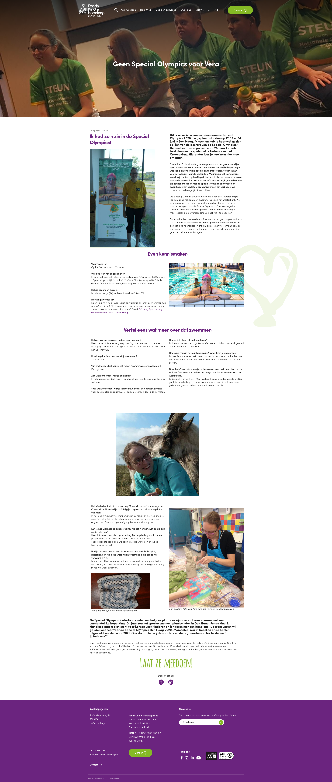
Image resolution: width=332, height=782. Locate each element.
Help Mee (145, 10)
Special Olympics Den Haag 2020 (148, 630)
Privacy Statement (96, 778)
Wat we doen (128, 10)
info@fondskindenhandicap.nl (103, 754)
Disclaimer (114, 778)
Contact (94, 765)
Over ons (186, 10)
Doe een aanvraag (166, 10)
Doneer (238, 10)
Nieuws (199, 10)
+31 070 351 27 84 (97, 751)
